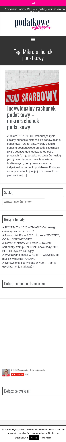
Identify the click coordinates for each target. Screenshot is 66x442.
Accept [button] (34, 438)
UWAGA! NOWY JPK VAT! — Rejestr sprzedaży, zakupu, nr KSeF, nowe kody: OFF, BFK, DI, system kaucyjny (30, 247)
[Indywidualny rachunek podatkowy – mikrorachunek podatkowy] (32, 87)
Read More (45, 437)
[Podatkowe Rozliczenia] (33, 23)
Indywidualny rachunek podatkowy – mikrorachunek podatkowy (31, 117)
